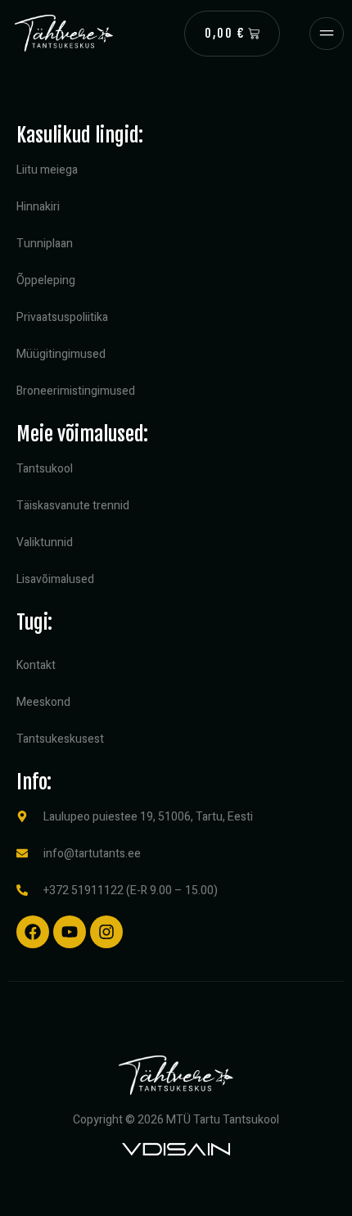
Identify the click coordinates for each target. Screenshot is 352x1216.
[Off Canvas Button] (326, 33)
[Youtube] (69, 931)
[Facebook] (32, 931)
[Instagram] (106, 931)
